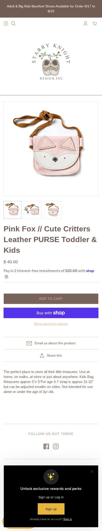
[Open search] (13, 23)
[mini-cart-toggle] (94, 23)
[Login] (85, 23)
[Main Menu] (6, 23)
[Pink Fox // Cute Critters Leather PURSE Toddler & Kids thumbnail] (12, 210)
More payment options (51, 323)
